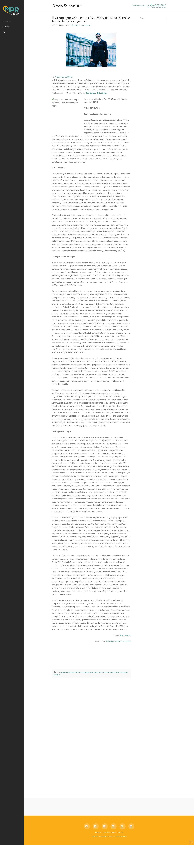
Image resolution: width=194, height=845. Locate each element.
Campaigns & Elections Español (118, 641)
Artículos (74, 25)
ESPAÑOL (98, 832)
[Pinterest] (131, 826)
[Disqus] (91, 706)
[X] (96, 826)
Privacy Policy (117, 832)
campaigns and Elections (91, 672)
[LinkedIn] (105, 826)
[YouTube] (113, 826)
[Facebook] (87, 826)
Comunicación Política (111, 672)
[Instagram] (122, 826)
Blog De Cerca (125, 635)
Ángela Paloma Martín (64, 77)
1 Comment (85, 25)
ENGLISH (107, 832)
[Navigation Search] (12, 32)
